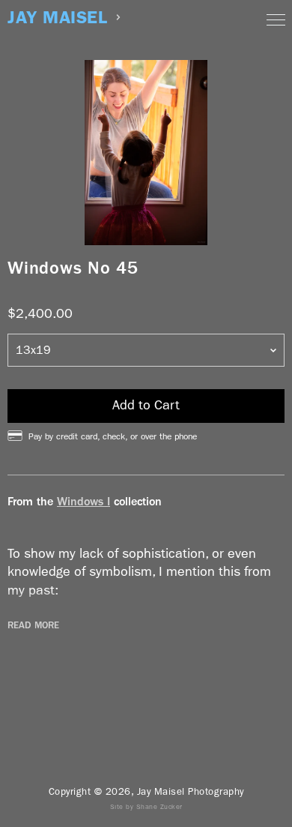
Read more (33, 625)
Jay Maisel (57, 17)
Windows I (83, 501)
